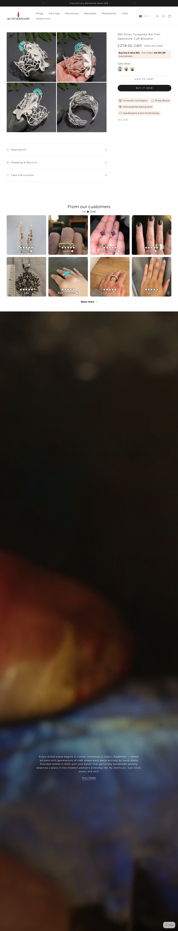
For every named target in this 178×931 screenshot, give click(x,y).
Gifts (125, 13)
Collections (43, 18)
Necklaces (72, 13)
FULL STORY (89, 778)
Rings (39, 13)
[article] (26, 235)
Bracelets (90, 13)
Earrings (54, 13)
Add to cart (144, 79)
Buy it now (144, 88)
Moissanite (109, 13)
